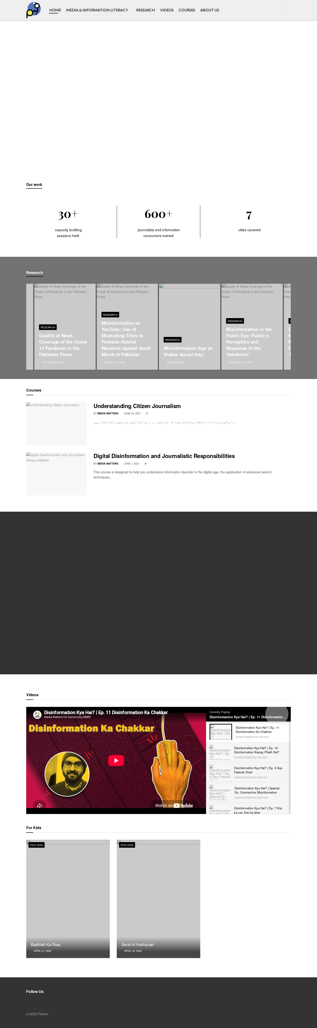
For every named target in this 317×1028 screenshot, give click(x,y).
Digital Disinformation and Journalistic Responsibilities (164, 456)
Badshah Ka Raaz (46, 944)
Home (55, 10)
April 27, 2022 (42, 950)
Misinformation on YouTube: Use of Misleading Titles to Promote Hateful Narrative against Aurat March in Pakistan (126, 339)
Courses (187, 10)
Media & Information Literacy (97, 10)
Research (145, 10)
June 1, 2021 (131, 463)
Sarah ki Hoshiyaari (137, 944)
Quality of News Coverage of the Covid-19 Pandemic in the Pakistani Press (63, 345)
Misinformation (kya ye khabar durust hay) (188, 351)
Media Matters (107, 413)
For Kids (36, 845)
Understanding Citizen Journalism (137, 406)
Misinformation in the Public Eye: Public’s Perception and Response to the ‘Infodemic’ (249, 342)
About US (209, 10)
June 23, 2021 (132, 413)
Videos (167, 10)
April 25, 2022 (132, 950)
